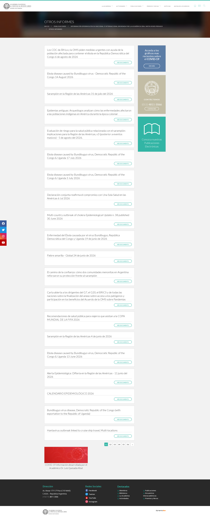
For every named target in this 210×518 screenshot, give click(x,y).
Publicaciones (136, 6)
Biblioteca (123, 493)
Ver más (152, 66)
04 (119, 444)
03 (115, 444)
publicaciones (60, 26)
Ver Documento (123, 62)
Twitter (91, 494)
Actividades (120, 6)
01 (106, 444)
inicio (46, 26)
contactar (152, 108)
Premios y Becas (153, 6)
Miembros (123, 490)
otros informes (55, 29)
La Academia (106, 6)
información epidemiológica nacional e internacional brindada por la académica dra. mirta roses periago (117, 26)
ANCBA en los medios (181, 6)
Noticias (167, 6)
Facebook (92, 490)
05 (124, 444)
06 (128, 444)
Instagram (92, 502)
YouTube (92, 498)
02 (110, 444)
